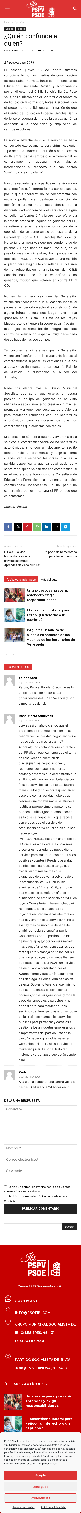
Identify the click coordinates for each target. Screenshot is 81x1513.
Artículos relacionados (21, 579)
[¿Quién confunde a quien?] (40, 1264)
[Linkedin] (46, 527)
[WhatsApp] (37, 527)
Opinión (19, 22)
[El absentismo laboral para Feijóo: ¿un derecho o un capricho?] (14, 615)
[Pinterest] (27, 527)
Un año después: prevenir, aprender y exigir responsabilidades (47, 595)
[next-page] (13, 654)
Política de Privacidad (53, 1507)
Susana (13, 50)
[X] (18, 527)
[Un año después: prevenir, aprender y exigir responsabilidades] (14, 595)
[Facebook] (8, 527)
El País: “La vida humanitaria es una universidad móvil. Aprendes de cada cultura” (22, 558)
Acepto (40, 1475)
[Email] (56, 527)
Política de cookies (24, 1507)
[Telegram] (65, 527)
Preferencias (40, 1498)
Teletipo (21, 28)
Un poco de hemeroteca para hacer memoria (60, 554)
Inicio (7, 22)
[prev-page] (6, 654)
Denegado (40, 1487)
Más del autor (50, 579)
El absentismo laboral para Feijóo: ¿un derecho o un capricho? (48, 615)
